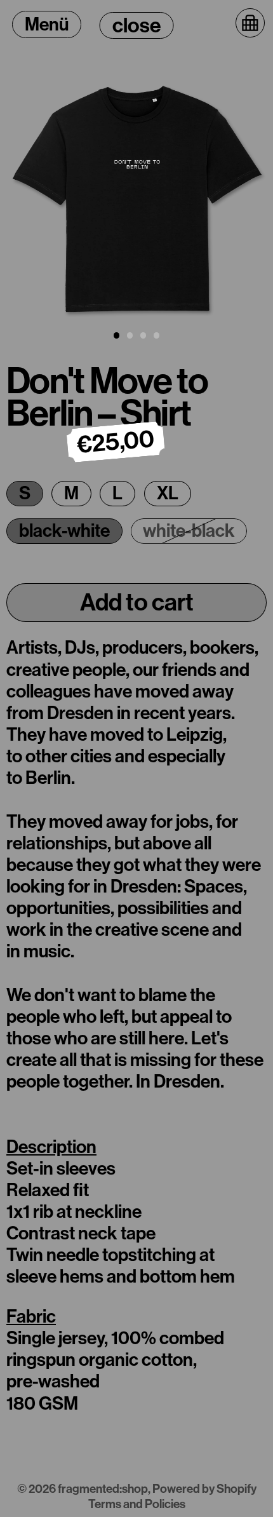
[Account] (219, 20)
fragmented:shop (103, 1488)
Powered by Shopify (204, 1488)
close (136, 25)
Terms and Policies (136, 1504)
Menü (47, 24)
